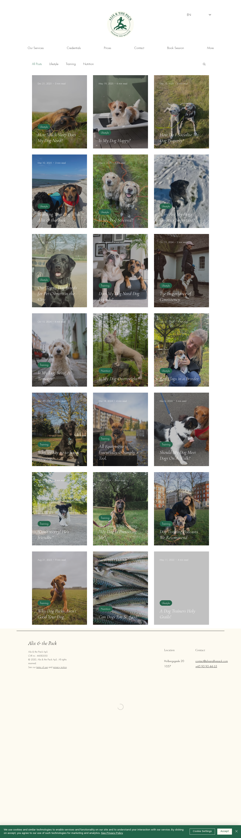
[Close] (236, 831)
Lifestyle (53, 64)
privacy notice (60, 667)
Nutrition (88, 64)
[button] (210, 48)
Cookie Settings (202, 831)
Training (71, 64)
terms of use (42, 667)
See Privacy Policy (112, 833)
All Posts (37, 64)
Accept (224, 831)
